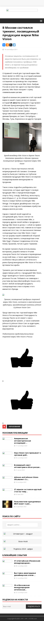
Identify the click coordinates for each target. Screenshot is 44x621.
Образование (14, 427)
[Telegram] (14, 44)
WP (26, 619)
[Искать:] (22, 525)
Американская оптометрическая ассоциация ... (22, 440)
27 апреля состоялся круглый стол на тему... (27, 490)
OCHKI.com (33, 619)
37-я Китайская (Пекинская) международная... (27, 562)
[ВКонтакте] (3, 44)
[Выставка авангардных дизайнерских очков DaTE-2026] (7, 578)
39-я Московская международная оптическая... (22, 587)
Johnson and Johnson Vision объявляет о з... (26, 478)
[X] (10, 44)
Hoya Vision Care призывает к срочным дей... (27, 454)
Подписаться (34, 606)
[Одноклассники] (7, 44)
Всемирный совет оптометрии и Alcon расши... (27, 466)
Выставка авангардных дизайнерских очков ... (25, 574)
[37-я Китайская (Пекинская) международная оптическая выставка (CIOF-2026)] (7, 566)
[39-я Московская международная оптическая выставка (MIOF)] (7, 590)
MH (22, 619)
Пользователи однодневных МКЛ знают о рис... (27, 502)
